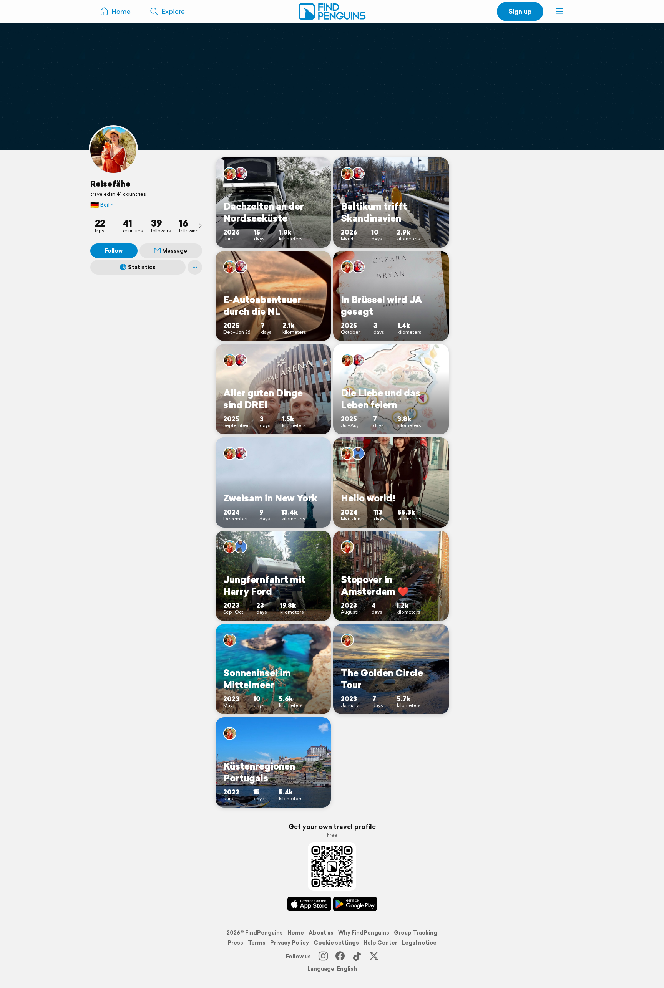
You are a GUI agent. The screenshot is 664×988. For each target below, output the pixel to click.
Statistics (142, 267)
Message (174, 251)
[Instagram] (323, 956)
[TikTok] (357, 956)
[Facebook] (340, 956)
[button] (560, 11)
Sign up (520, 11)
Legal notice (419, 943)
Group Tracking (415, 933)
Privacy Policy (289, 943)
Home (295, 933)
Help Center (380, 943)
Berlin (102, 205)
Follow (114, 251)
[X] (373, 956)
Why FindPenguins (363, 933)
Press (235, 943)
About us (321, 933)
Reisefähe (110, 183)
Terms (257, 943)
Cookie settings (336, 943)
